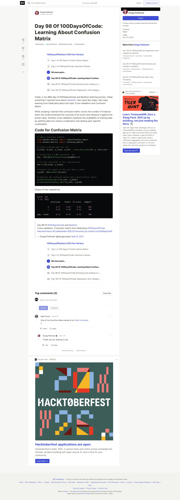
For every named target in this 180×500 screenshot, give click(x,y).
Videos (47, 482)
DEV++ (40, 482)
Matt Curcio (45, 316)
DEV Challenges (30, 482)
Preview (54, 308)
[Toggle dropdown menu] (110, 315)
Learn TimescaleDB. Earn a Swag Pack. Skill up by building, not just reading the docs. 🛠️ (140, 119)
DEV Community (58, 479)
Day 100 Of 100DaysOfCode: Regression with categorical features (140, 54)
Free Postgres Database (142, 482)
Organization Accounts (98, 482)
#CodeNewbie (60, 231)
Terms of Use (102, 488)
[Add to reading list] (23, 57)
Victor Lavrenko (81, 320)
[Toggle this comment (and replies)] (37, 320)
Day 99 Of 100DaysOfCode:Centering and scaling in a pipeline (139, 67)
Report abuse (81, 350)
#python (73, 225)
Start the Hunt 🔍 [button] (131, 151)
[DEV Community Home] (22, 3)
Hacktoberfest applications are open (63, 444)
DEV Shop (156, 482)
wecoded (40, 44)
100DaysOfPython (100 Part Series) (65, 54)
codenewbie (79, 44)
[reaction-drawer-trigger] (23, 41)
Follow (140, 18)
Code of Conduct (67, 350)
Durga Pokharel (46, 12)
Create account (151, 3)
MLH (90, 485)
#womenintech (44, 231)
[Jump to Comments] (23, 49)
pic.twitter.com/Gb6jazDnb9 (98, 231)
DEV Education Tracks (58, 482)
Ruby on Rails (85, 493)
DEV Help (71, 482)
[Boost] (23, 64)
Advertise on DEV (83, 482)
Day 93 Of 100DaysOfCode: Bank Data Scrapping (137, 80)
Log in (138, 3)
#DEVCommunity (75, 231)
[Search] (29, 3)
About (123, 482)
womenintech (51, 44)
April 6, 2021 (77, 236)
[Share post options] (23, 72)
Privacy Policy (91, 488)
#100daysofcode (56, 225)
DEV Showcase (113, 482)
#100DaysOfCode (96, 228)
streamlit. (71, 100)
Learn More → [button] (42, 461)
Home (21, 482)
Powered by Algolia (88, 3)
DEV (97, 491)
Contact (129, 482)
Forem (66, 491)
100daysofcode (65, 44)
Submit (43, 308)
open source (77, 491)
